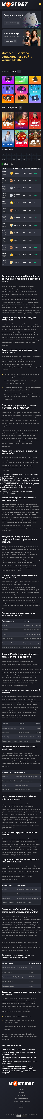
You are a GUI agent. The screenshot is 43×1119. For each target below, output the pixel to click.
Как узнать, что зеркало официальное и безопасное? (19, 1062)
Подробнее (9, 41)
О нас (21, 1089)
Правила (22, 1092)
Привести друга (10, 23)
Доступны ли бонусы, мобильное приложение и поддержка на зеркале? (17, 1067)
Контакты (21, 1095)
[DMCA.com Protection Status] (21, 1116)
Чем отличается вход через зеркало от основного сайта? (19, 1053)
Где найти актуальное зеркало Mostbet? (19, 1050)
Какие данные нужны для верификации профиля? (19, 1072)
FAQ (21, 1104)
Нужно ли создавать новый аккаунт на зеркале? (19, 1058)
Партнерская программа (21, 1101)
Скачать (21, 1107)
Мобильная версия (21, 1098)
